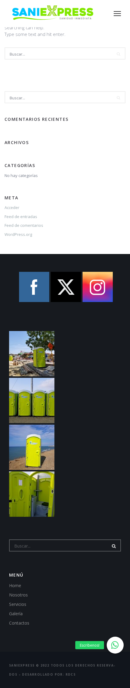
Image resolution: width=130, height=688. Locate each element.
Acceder (12, 207)
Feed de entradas (21, 216)
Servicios (17, 604)
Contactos (19, 623)
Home (15, 585)
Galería (16, 613)
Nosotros (18, 595)
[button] (115, 645)
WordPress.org (18, 234)
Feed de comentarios (24, 225)
